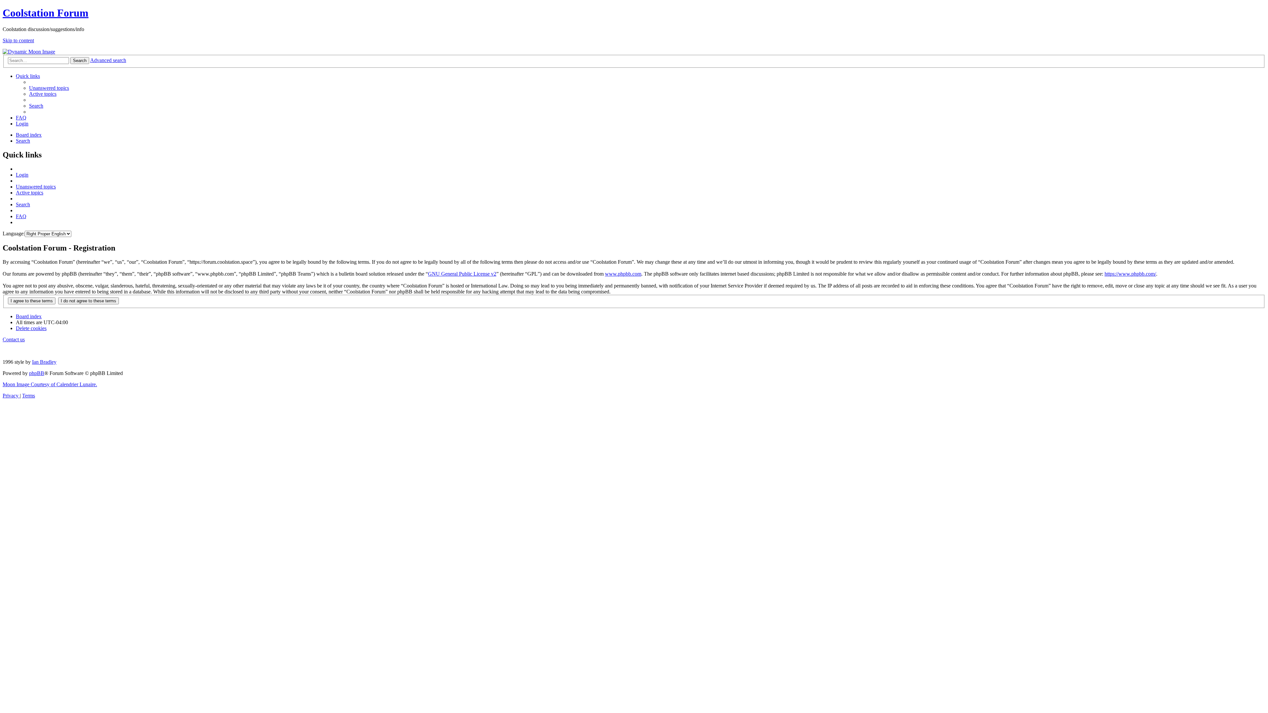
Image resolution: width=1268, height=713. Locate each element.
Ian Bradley (44, 362)
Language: (14, 233)
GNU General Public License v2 (462, 274)
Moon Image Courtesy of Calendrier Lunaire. (50, 384)
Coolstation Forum (45, 13)
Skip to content (18, 40)
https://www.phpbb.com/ (1130, 274)
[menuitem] (49, 88)
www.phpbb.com (623, 274)
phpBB (36, 373)
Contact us (14, 339)
